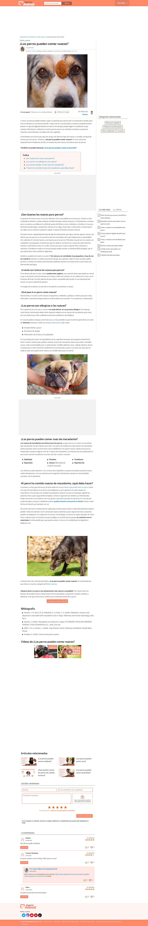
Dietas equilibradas (108, 131)
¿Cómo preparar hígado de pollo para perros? (112, 235)
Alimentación (32, 37)
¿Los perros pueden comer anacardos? (61, 147)
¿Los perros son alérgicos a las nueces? (41, 161)
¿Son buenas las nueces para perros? (40, 158)
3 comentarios (30, 48)
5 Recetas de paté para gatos (110, 255)
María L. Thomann (32, 51)
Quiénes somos (48, 921)
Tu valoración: (44, 811)
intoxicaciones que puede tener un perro (73, 487)
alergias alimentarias (53, 322)
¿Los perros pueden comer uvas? (83, 760)
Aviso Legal (57, 921)
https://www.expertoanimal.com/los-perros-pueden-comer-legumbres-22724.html (57, 875)
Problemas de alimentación (113, 126)
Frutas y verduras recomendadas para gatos (112, 241)
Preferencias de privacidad (87, 921)
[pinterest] (36, 915)
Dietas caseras (41, 37)
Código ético (25, 924)
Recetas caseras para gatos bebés (111, 245)
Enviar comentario (84, 816)
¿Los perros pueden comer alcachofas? (83, 771)
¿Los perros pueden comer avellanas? (46, 760)
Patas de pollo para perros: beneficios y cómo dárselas (113, 216)
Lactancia (120, 131)
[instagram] (27, 915)
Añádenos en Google (63, 112)
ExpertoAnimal (24, 37)
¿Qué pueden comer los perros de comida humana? (46, 773)
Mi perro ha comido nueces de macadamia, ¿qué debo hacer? (50, 168)
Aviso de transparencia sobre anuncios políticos (109, 921)
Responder (24, 847)
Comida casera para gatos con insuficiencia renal (110, 250)
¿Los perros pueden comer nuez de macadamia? (45, 164)
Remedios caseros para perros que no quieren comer (112, 222)
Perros (85, 114)
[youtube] (32, 915)
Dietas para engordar (113, 122)
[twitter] (23, 915)
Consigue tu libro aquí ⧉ (57, 601)
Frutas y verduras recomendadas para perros (112, 229)
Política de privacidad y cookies (70, 921)
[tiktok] (40, 915)
